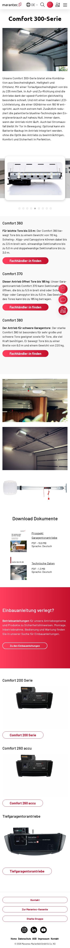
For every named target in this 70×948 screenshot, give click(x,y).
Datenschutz (24, 938)
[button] (19, 208)
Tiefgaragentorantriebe (27, 871)
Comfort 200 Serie (23, 735)
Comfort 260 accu (23, 803)
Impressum (43, 938)
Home (14, 938)
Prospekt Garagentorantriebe (44, 535)
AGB (34, 938)
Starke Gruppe (35, 918)
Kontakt (35, 899)
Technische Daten (43, 563)
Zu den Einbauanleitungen (25, 645)
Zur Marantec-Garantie (35, 909)
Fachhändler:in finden (25, 261)
